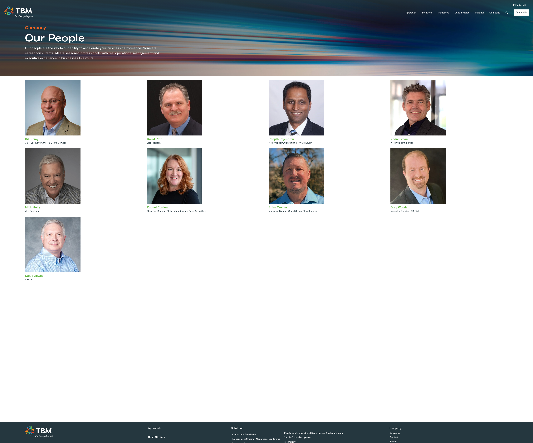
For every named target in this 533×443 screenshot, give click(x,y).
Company (492, 12)
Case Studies (459, 12)
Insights (477, 12)
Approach (408, 12)
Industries (441, 12)
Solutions (424, 12)
